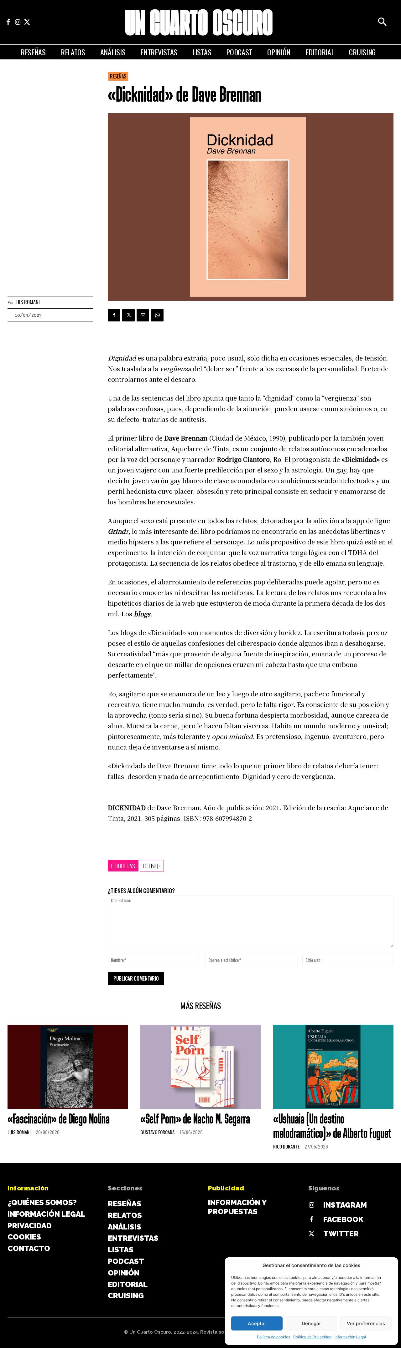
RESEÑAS (118, 76)
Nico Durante (286, 1146)
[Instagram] (17, 22)
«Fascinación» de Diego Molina (58, 1120)
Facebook (343, 1219)
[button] (382, 22)
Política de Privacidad (312, 1337)
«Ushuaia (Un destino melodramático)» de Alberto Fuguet (332, 1127)
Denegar (311, 1323)
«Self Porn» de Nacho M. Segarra (195, 1120)
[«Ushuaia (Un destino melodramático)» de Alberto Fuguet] (333, 1067)
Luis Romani (27, 302)
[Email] (143, 315)
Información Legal (350, 1337)
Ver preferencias (366, 1323)
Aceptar (257, 1323)
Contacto (29, 1248)
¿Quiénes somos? (42, 1202)
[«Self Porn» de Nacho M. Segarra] (200, 1067)
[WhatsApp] (157, 315)
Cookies (24, 1236)
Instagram (345, 1204)
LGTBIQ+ (152, 866)
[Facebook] (8, 22)
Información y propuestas (237, 1207)
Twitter (341, 1233)
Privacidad (30, 1225)
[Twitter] (27, 22)
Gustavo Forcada (157, 1131)
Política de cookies (273, 1337)
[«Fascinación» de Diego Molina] (68, 1067)
